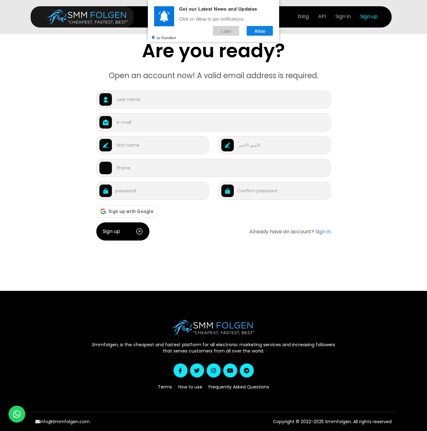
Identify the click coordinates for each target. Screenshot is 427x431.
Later (226, 31)
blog (303, 16)
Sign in (343, 16)
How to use (190, 387)
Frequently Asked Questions (238, 387)
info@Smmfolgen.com (65, 421)
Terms (165, 387)
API (322, 16)
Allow (259, 31)
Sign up (369, 16)
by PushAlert (166, 37)
